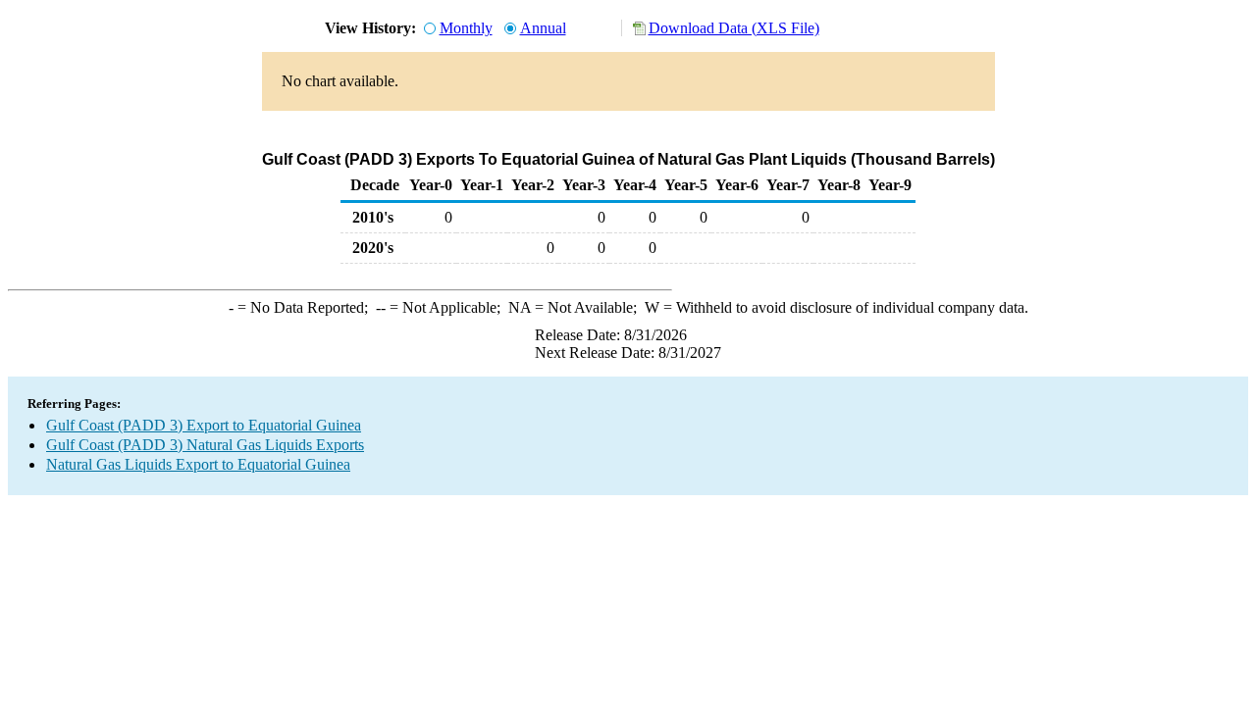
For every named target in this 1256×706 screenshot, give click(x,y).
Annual (543, 28)
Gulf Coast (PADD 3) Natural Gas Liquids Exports (205, 444)
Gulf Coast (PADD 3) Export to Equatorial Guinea (203, 425)
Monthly (466, 28)
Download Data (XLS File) (734, 28)
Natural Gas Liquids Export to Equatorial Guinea (198, 464)
